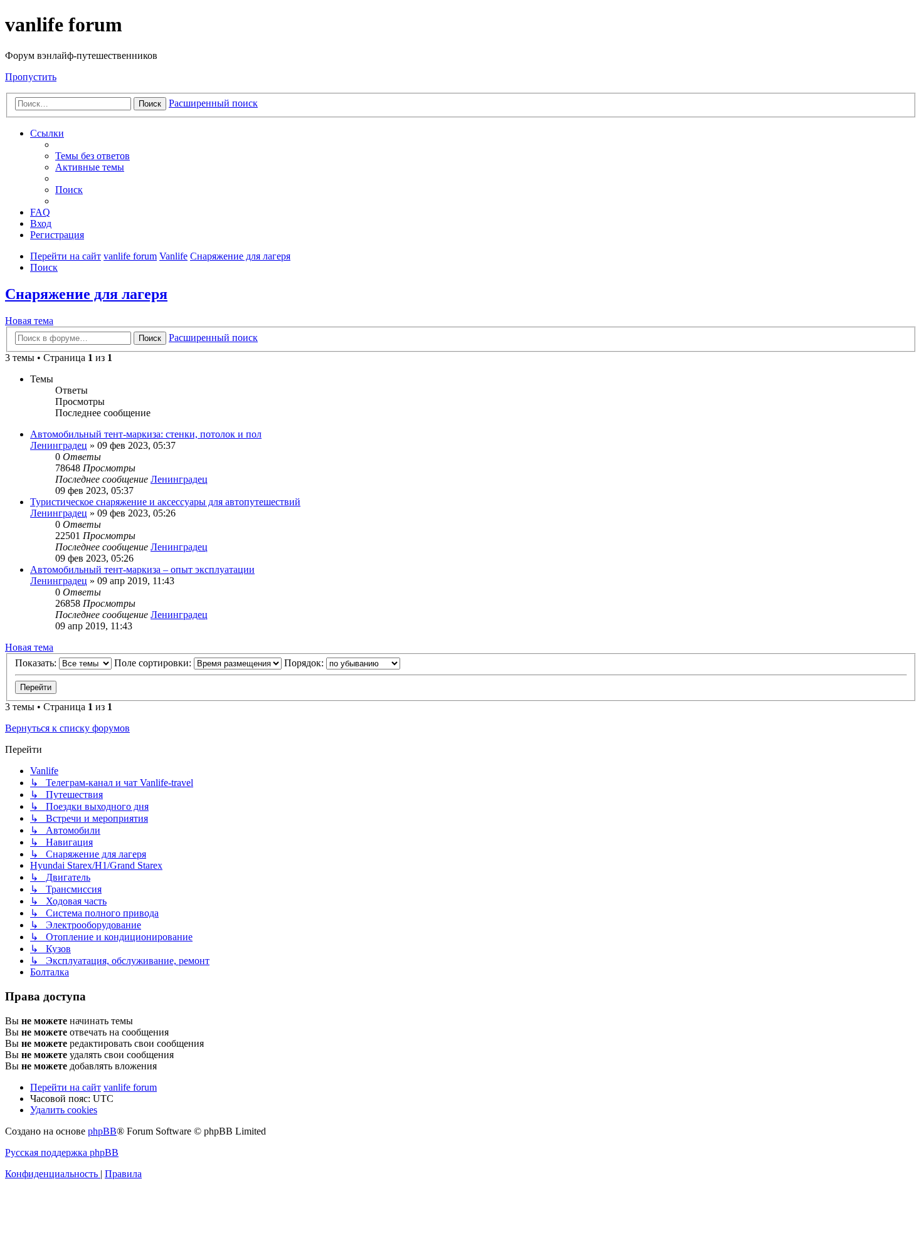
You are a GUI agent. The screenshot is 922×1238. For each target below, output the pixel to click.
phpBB (102, 1131)
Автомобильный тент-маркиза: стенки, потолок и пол (146, 434)
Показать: (37, 663)
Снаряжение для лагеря (86, 294)
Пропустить (30, 76)
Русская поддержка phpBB (62, 1152)
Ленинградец (58, 445)
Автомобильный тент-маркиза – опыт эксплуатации (142, 569)
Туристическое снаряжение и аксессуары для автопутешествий (165, 501)
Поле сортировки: (154, 663)
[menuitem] (92, 155)
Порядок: (305, 663)
